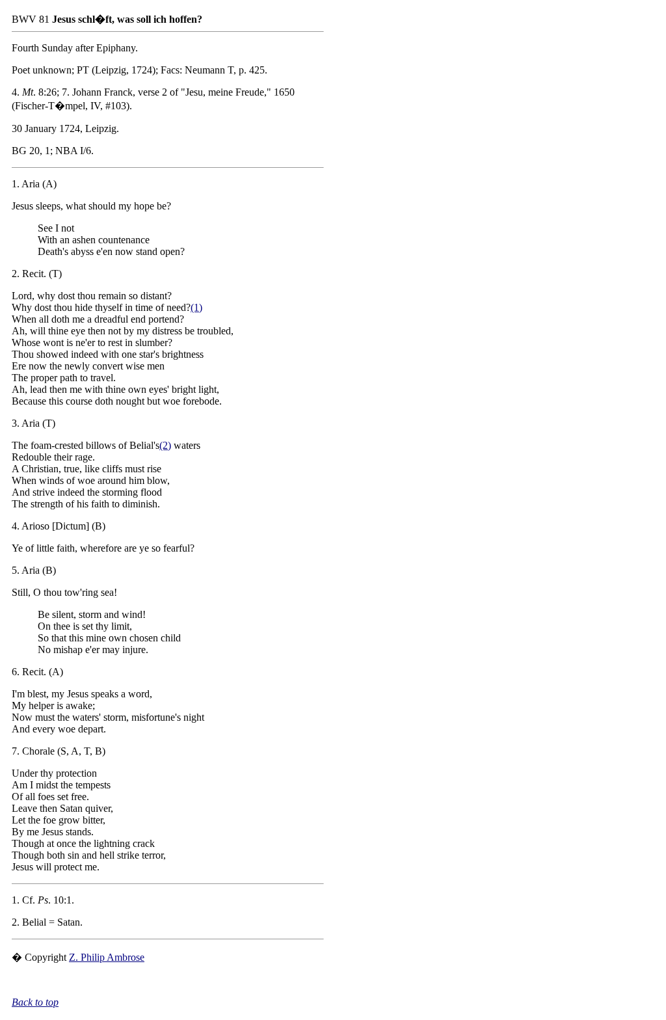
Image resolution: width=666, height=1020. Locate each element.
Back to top (35, 1002)
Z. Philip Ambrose (106, 957)
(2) (165, 445)
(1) (196, 307)
